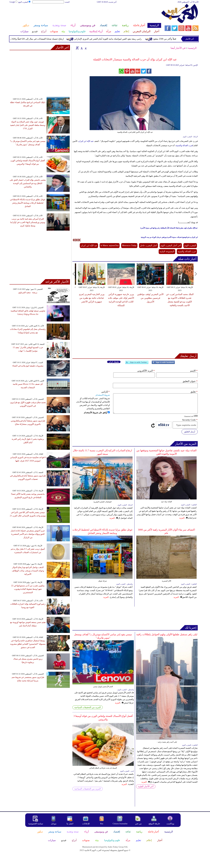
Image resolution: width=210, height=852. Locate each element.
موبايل (54, 823)
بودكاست (170, 823)
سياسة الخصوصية (35, 823)
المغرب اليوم (23, 2)
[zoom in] (77, 47)
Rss (102, 823)
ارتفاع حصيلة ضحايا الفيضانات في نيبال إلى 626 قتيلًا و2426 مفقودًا (51, 39)
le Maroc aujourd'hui (110, 245)
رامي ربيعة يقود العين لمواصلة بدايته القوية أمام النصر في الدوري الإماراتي (125, 39)
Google (12, 2)
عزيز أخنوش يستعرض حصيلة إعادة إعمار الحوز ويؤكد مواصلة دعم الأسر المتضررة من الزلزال (28, 534)
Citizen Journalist (120, 823)
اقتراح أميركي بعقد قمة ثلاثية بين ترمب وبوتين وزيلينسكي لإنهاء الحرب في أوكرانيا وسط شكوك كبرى (27, 222)
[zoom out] (85, 47)
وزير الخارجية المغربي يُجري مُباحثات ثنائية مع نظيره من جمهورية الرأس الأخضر (91, 298)
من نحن (138, 823)
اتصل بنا (70, 823)
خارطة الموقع (154, 823)
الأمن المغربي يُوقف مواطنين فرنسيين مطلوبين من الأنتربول (150, 298)
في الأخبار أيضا (178, 48)
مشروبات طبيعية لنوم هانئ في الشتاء (27, 366)
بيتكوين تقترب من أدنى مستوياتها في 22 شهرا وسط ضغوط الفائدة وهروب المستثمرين (28, 589)
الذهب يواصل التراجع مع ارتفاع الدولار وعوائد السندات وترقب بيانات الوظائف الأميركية (28, 570)
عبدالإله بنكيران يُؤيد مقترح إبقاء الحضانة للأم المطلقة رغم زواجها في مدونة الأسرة (169, 228)
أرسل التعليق (189, 431)
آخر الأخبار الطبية (145, 786)
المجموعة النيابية (167, 251)
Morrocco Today (129, 245)
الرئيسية (192, 48)
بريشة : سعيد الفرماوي (27, 292)
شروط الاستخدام (103, 395)
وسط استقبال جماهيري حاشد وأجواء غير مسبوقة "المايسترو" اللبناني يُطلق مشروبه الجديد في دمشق (28, 643)
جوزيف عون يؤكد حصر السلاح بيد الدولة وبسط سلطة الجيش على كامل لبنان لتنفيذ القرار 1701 (27, 125)
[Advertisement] (85, 13)
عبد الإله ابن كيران (86, 141)
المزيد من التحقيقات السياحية (87, 707)
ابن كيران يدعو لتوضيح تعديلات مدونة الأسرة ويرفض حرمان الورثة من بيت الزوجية (169, 237)
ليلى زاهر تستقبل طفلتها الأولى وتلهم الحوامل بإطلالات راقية (166, 634)
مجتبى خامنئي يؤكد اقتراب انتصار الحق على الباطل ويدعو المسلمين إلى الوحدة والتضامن (28, 183)
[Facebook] (163, 363)
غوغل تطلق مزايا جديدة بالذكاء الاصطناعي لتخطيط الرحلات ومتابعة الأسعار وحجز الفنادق (27, 202)
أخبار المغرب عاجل (148, 245)
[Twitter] (137, 363)
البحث (67, 2)
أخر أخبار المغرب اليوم (170, 245)
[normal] (81, 47)
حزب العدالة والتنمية (184, 145)
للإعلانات (86, 823)
